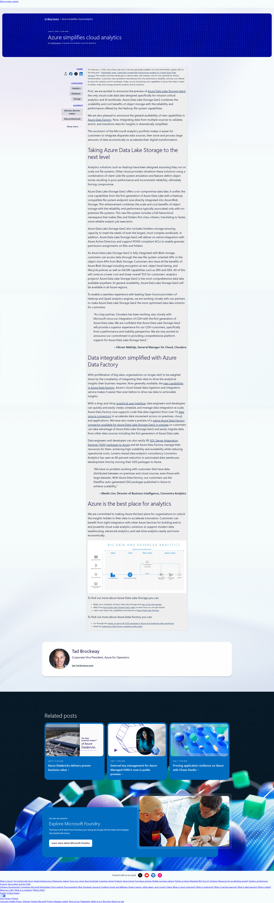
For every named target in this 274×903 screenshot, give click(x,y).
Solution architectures (258, 881)
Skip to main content (9, 1)
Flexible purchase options (163, 881)
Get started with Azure (23, 881)
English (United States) (10, 893)
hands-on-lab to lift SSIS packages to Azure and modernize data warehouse (141, 623)
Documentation (71, 887)
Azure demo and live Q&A (19, 884)
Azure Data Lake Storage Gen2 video (119, 607)
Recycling (107, 901)
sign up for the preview (151, 604)
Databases (75, 93)
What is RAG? (39, 890)
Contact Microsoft (38, 901)
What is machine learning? (225, 887)
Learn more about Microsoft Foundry (71, 843)
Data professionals (72, 119)
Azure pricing (128, 881)
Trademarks (85, 901)
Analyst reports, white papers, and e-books (147, 887)
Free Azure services (143, 881)
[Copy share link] (65, 73)
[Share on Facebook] (70, 73)
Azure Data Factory (99, 119)
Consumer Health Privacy (11, 901)
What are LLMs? (7, 890)
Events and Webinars (119, 887)
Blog (80, 887)
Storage (77, 99)
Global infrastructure (43, 881)
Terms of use (74, 901)
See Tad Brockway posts (82, 665)
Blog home (53, 19)
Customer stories (106, 881)
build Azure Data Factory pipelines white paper (122, 626)
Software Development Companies (15, 887)
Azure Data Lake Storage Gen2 (167, 91)
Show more (72, 126)
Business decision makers (72, 112)
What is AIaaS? (264, 887)
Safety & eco (96, 901)
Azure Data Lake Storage (148, 610)
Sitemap (26, 901)
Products (118, 881)
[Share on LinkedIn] (81, 73)
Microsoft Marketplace (41, 887)
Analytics (76, 88)
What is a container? (24, 890)
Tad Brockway (55, 43)
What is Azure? (6, 881)
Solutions (213, 881)
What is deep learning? (247, 887)
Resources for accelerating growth (233, 881)
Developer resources (92, 887)
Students (105, 887)
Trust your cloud (77, 881)
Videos (169, 887)
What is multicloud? (204, 887)
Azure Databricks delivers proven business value (69, 768)
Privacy (50, 901)
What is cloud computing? (184, 887)
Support (3, 884)
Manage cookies (61, 901)
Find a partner (57, 887)
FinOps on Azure (182, 881)
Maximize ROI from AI (199, 881)
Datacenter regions (60, 881)
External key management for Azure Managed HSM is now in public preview (133, 770)
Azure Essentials (91, 881)
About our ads (117, 901)
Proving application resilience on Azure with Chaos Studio (198, 768)
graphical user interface (131, 403)
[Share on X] (76, 73)
